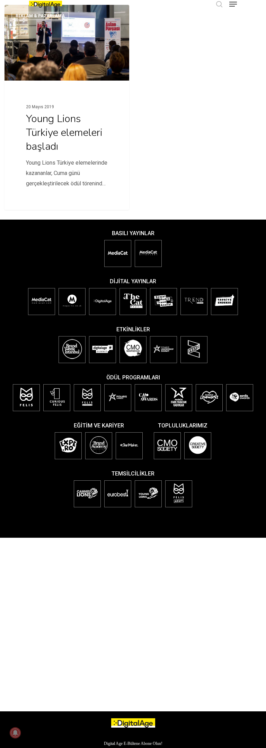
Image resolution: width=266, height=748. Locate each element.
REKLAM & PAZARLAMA (40, 15)
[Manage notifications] (15, 732)
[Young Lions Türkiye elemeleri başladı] (67, 107)
